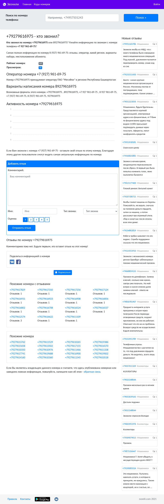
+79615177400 (129, 183)
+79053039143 (129, 397)
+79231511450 (129, 74)
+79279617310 (45, 290)
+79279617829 (17, 290)
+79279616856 (100, 299)
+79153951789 (129, 339)
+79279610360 (45, 357)
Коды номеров (42, 4)
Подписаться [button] (64, 272)
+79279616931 (17, 299)
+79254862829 (129, 230)
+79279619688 (45, 354)
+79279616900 (73, 354)
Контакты (25, 499)
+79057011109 (129, 366)
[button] (141, 18)
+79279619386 (100, 342)
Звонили (12, 4)
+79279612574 (17, 317)
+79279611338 (100, 350)
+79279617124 (100, 290)
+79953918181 (129, 142)
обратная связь (92, 372)
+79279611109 (73, 317)
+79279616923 (45, 299)
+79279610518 (100, 357)
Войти (157, 4)
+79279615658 (17, 346)
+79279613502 (45, 346)
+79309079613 (129, 438)
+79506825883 (129, 156)
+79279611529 (45, 342)
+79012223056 (129, 102)
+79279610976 (45, 350)
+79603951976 (129, 424)
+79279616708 (45, 308)
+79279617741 (17, 354)
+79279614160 (17, 357)
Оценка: (12, 219)
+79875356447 (129, 451)
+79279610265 (73, 342)
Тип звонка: (70, 211)
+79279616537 (100, 308)
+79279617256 (73, 290)
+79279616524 (73, 308)
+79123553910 (129, 251)
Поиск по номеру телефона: (17, 18)
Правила (12, 499)
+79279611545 (73, 357)
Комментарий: (16, 170)
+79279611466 (73, 350)
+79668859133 (129, 271)
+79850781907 (129, 302)
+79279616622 (45, 317)
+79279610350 (17, 350)
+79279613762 (17, 342)
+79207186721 (129, 197)
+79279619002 (100, 354)
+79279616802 (17, 308)
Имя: (10, 211)
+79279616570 (100, 346)
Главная (27, 4)
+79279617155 (73, 346)
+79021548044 (129, 380)
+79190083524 (129, 468)
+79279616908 (73, 299)
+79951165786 (129, 44)
